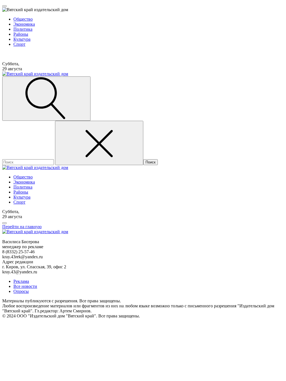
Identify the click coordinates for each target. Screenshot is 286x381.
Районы (20, 34)
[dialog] (143, 29)
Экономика (24, 24)
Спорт (19, 44)
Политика (22, 29)
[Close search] (99, 143)
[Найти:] (28, 162)
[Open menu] (4, 6)
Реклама (21, 281)
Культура (21, 39)
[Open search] (46, 98)
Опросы (21, 291)
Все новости (25, 286)
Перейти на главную (22, 226)
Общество (23, 19)
